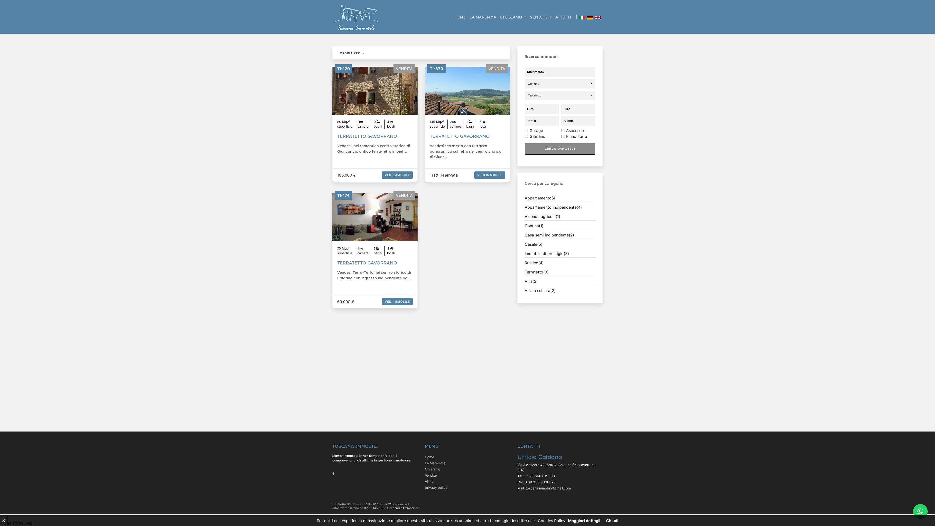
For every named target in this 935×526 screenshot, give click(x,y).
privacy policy (436, 487)
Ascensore (575, 130)
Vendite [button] (539, 17)
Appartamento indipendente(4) (553, 207)
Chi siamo (432, 469)
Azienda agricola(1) (542, 216)
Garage (536, 130)
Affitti (563, 17)
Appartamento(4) (541, 198)
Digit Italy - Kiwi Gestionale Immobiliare (392, 508)
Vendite (431, 475)
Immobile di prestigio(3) (547, 253)
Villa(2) (531, 281)
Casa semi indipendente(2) (549, 235)
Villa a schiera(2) (540, 290)
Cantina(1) (534, 225)
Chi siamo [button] (511, 17)
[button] (560, 84)
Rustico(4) (534, 262)
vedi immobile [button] (397, 175)
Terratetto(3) (537, 272)
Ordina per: (351, 53)
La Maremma (482, 17)
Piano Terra (576, 136)
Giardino (537, 136)
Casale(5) (533, 244)
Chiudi (612, 520)
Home (459, 17)
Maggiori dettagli (584, 520)
